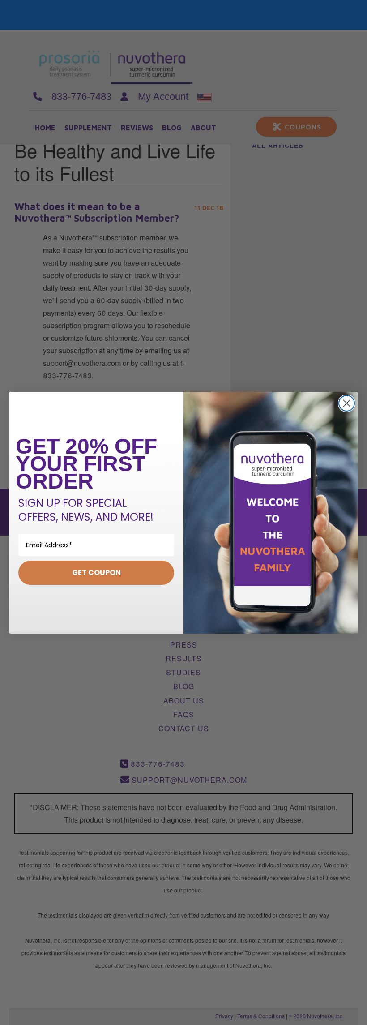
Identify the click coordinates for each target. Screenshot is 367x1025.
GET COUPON (96, 572)
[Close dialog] (346, 403)
